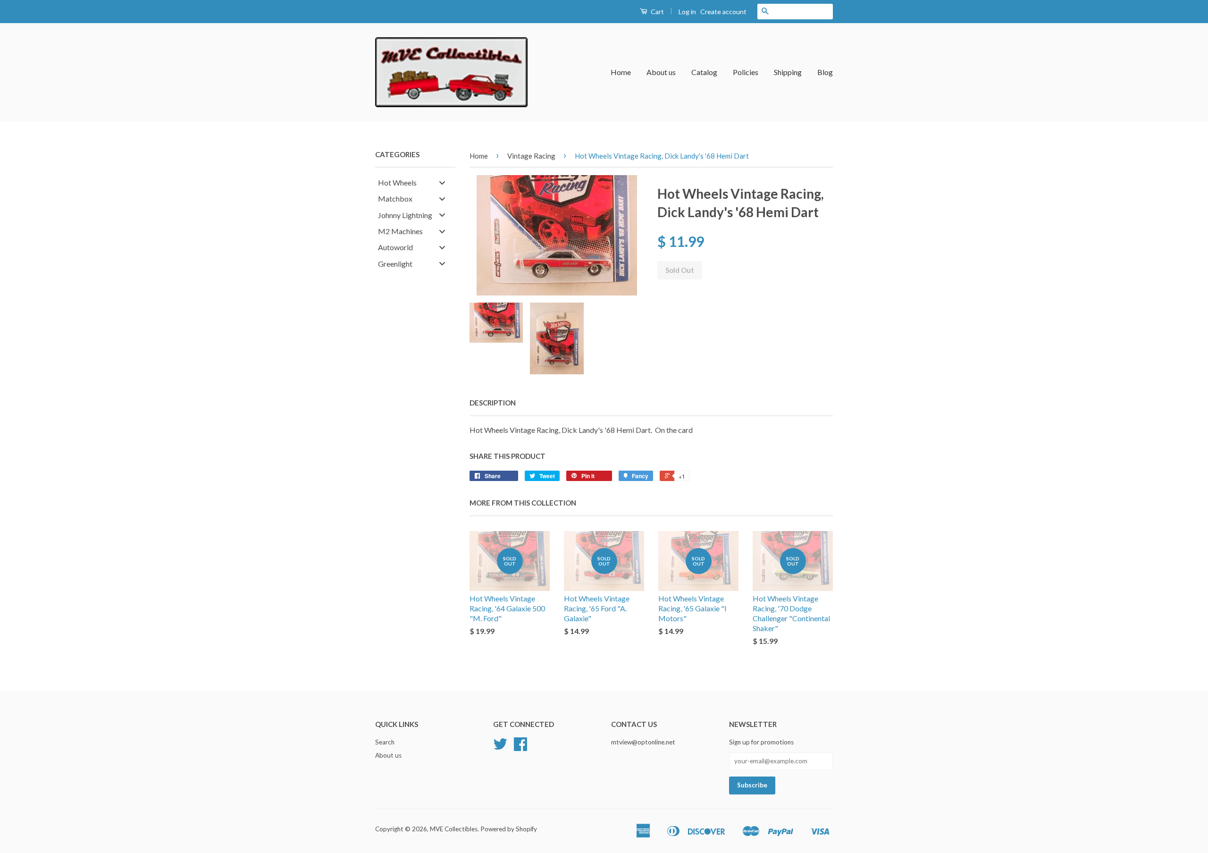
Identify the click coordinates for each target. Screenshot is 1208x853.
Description (493, 402)
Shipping (788, 72)
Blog (825, 72)
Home (621, 72)
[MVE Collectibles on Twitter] (500, 747)
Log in (687, 12)
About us (661, 72)
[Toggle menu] (442, 182)
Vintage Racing (531, 156)
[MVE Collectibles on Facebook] (520, 747)
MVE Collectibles (454, 829)
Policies (745, 72)
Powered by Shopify (508, 829)
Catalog (704, 72)
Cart (656, 12)
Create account (723, 12)
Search (384, 742)
